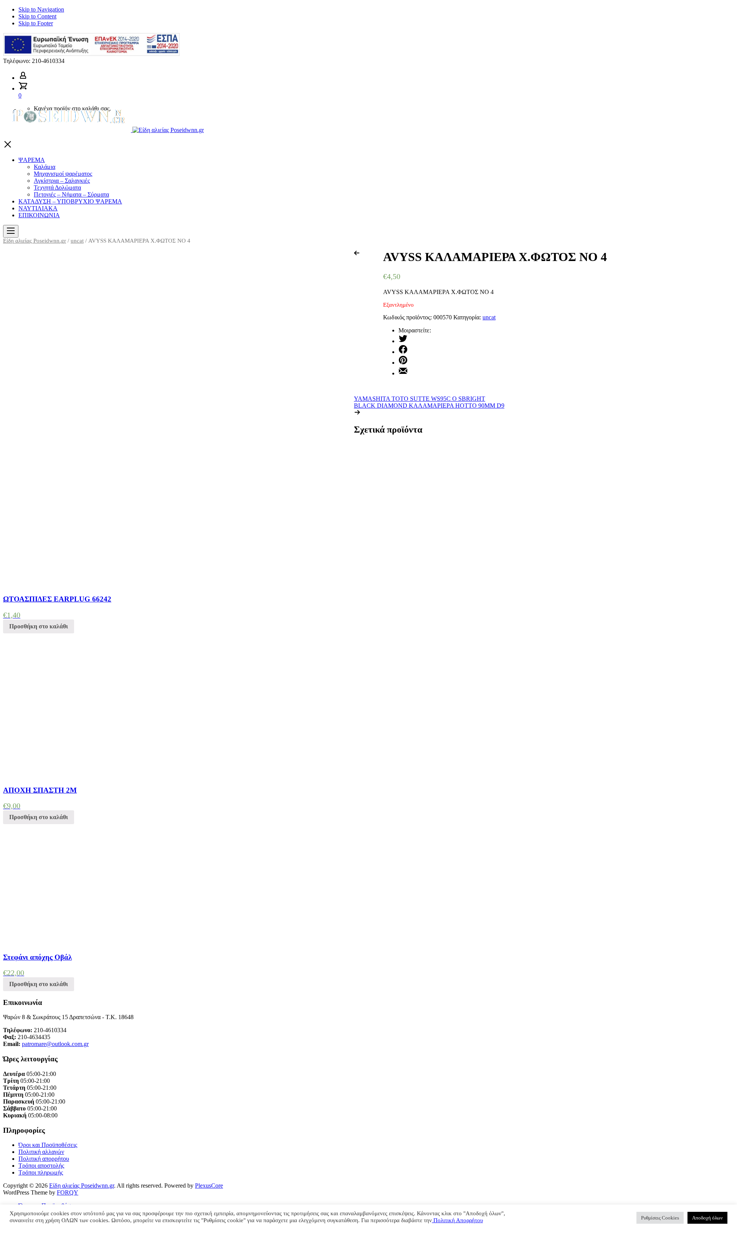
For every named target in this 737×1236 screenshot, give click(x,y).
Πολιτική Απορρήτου (457, 1220)
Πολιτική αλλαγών (41, 1151)
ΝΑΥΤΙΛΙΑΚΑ (38, 208)
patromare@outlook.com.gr (55, 1044)
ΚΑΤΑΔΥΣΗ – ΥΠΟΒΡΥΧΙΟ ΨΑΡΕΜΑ (70, 201)
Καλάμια (44, 167)
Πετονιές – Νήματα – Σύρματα (71, 194)
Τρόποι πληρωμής (40, 1172)
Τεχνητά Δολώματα (57, 187)
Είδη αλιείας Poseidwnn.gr (34, 241)
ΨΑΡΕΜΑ (31, 160)
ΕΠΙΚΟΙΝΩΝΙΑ (39, 215)
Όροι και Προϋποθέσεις (47, 1145)
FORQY (67, 1192)
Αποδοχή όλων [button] (707, 1218)
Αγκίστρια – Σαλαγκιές (62, 180)
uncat (77, 241)
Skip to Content (37, 16)
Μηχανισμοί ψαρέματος (63, 173)
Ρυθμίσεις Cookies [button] (660, 1218)
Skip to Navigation (41, 9)
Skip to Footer (35, 23)
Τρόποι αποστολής (41, 1165)
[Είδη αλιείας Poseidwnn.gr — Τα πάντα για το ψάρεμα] (103, 130)
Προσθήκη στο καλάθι (38, 626)
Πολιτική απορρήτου (43, 1158)
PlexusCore (209, 1185)
